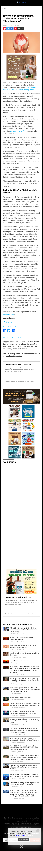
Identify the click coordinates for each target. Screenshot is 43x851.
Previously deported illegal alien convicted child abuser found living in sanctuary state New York (24, 767)
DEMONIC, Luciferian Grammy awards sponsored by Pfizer (21, 638)
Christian (6, 344)
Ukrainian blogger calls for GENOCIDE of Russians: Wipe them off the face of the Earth (24, 739)
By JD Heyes (20, 684)
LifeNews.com (8, 322)
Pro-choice (22, 346)
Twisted (24, 349)
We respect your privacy (27, 823)
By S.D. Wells (20, 641)
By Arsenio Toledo (21, 657)
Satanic (8, 349)
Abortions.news (8, 314)
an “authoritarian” (17, 131)
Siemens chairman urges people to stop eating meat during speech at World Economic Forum (25, 704)
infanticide (25, 344)
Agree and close (23, 839)
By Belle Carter (20, 707)
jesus (31, 344)
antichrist (25, 342)
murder (14, 346)
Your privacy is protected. (11, 381)
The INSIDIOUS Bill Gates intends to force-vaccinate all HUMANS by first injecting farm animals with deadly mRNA (24, 748)
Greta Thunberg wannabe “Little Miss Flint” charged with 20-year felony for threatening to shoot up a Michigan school (25, 689)
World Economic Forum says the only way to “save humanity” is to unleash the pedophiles (24, 775)
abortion (17, 342)
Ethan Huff (16, 25)
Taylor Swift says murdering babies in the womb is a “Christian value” (23, 646)
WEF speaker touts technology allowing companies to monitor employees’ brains (23, 712)
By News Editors (21, 634)
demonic (13, 344)
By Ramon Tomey (21, 715)
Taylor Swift (16, 349)
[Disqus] (21, 490)
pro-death (30, 346)
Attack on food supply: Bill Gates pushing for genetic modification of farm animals (24, 783)
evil (19, 344)
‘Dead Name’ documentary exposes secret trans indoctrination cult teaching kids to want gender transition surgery (24, 730)
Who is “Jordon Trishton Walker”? (20, 697)
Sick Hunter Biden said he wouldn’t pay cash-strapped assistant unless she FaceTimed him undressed (24, 680)
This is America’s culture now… (19, 661)
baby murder (34, 342)
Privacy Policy (20, 835)
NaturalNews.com (9, 326)
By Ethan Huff (20, 649)
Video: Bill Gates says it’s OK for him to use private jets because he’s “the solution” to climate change (23, 630)
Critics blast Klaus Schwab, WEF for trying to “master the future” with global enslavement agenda (24, 721)
